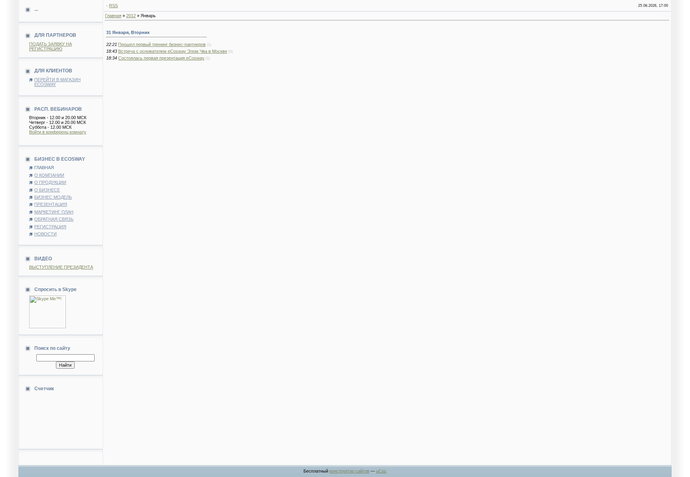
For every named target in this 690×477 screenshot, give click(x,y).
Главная (113, 15)
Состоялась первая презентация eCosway (161, 58)
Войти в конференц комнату (57, 132)
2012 (131, 15)
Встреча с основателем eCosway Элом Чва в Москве (172, 51)
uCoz (381, 471)
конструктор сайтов (349, 471)
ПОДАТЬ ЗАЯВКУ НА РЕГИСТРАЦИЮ (50, 46)
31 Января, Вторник (128, 32)
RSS (113, 5)
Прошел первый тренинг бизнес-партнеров (162, 44)
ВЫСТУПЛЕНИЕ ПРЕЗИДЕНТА (61, 267)
